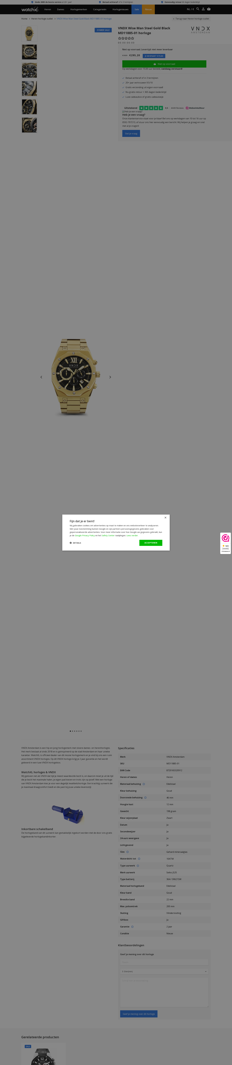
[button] (75, 542)
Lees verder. (132, 535)
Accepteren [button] (150, 542)
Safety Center (108, 535)
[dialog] (116, 532)
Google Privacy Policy (85, 535)
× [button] (165, 518)
